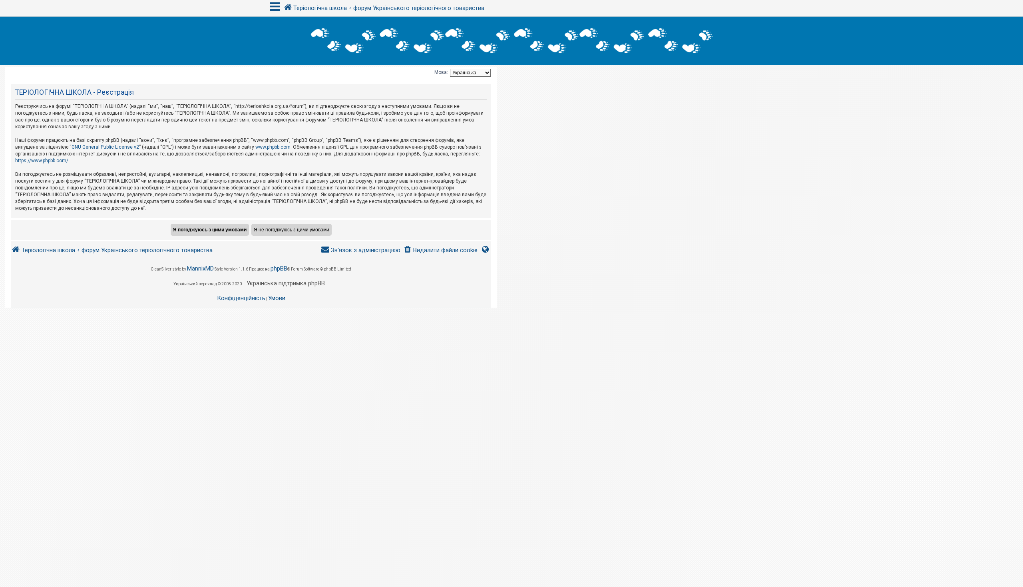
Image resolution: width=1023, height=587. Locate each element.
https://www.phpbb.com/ (41, 160)
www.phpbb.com (273, 147)
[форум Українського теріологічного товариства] (511, 41)
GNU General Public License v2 (105, 147)
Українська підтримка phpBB (286, 283)
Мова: (441, 72)
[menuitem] (440, 250)
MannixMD (200, 268)
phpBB (279, 268)
